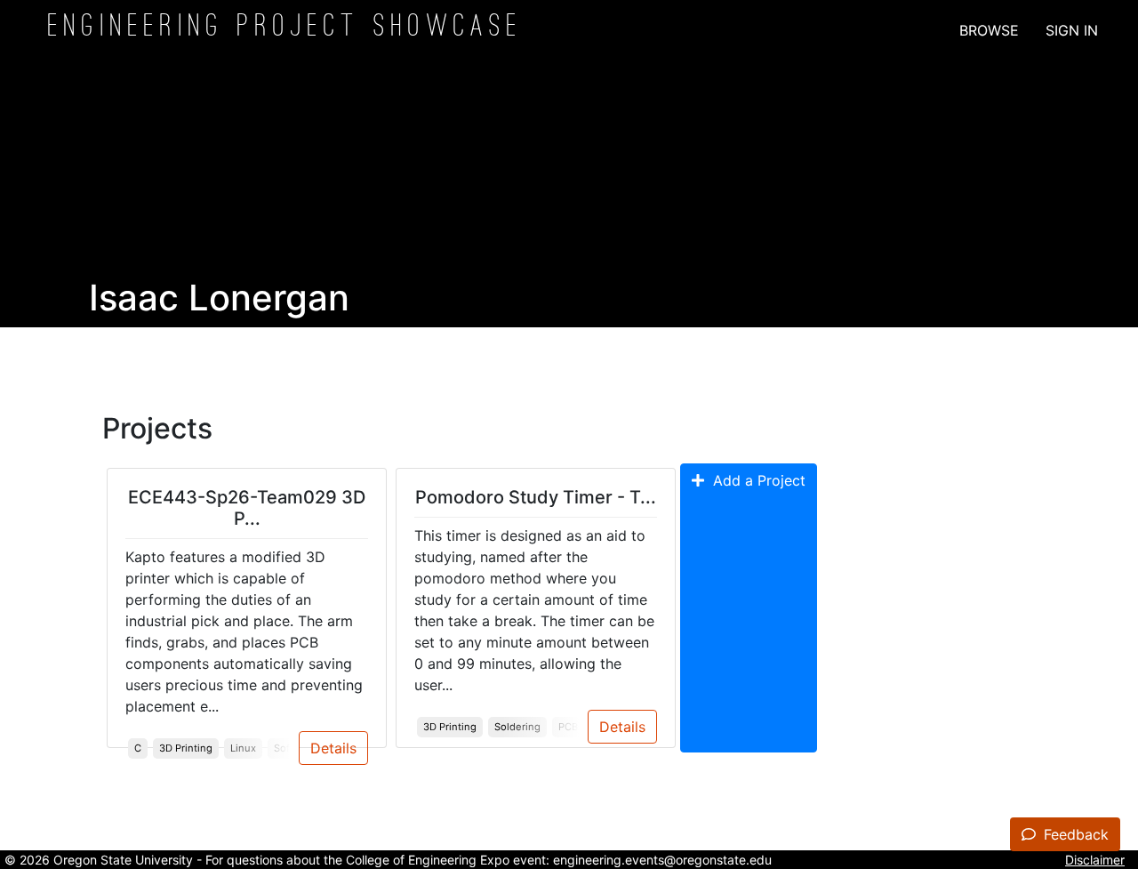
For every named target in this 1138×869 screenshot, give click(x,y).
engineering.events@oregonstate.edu (662, 859)
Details (333, 748)
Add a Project (754, 480)
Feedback (1074, 834)
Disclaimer (1095, 859)
